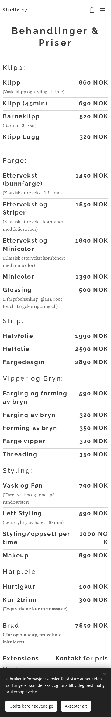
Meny (103, 10)
